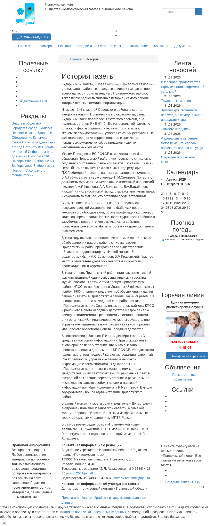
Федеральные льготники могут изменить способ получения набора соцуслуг (182, 143)
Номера (46, 45)
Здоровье (44, 132)
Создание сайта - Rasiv (182, 482)
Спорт (16, 142)
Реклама (64, 45)
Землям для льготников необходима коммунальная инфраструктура (181, 115)
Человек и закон (24, 132)
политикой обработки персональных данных (92, 511)
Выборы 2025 (22, 160)
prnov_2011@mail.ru (81, 473)
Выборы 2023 (22, 165)
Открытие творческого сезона (178, 159)
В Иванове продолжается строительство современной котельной (182, 87)
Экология (45, 128)
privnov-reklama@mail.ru (131, 477)
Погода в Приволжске (182, 236)
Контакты (161, 45)
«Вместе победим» (175, 128)
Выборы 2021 (43, 165)
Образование (22, 137)
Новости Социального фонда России (29, 172)
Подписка (84, 45)
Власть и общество (26, 123)
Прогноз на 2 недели (192, 239)
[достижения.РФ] (33, 100)
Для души (39, 142)
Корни (26, 142)
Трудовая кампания (176, 100)
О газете (25, 45)
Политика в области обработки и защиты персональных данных (104, 500)
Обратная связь (110, 45)
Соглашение (138, 45)
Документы (182, 45)
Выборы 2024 (43, 160)
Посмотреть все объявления (183, 377)
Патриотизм (32, 146)
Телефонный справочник (188, 356)
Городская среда (24, 128)
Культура (40, 137)
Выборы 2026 (38, 156)
